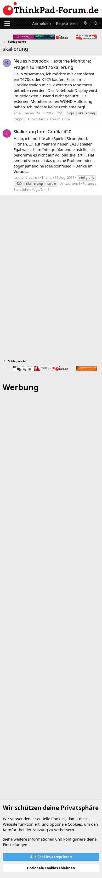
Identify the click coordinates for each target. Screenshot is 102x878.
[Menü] (7, 23)
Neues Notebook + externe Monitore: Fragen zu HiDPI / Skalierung (52, 64)
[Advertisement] (51, 620)
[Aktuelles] (85, 23)
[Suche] (96, 23)
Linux (66, 119)
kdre (17, 113)
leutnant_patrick (26, 177)
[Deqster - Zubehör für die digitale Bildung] (23, 368)
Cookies (58, 818)
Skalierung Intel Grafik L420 (42, 131)
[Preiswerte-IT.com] (86, 368)
